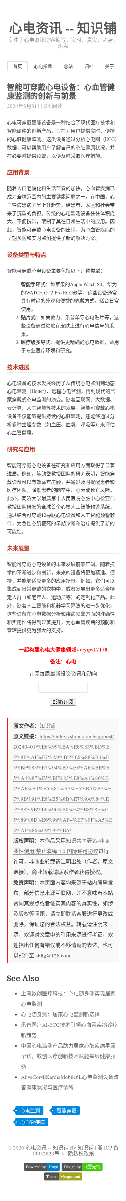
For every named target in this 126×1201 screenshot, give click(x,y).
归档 (88, 66)
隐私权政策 (81, 1153)
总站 (68, 66)
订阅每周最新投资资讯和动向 (63, 673)
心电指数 (43, 66)
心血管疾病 (32, 1122)
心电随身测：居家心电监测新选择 (60, 1014)
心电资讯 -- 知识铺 (63, 27)
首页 (17, 66)
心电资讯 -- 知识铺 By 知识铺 (59, 1147)
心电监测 (30, 1110)
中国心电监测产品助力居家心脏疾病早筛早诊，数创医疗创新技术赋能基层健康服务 (68, 1056)
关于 (109, 66)
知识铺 (47, 725)
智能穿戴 (66, 1110)
